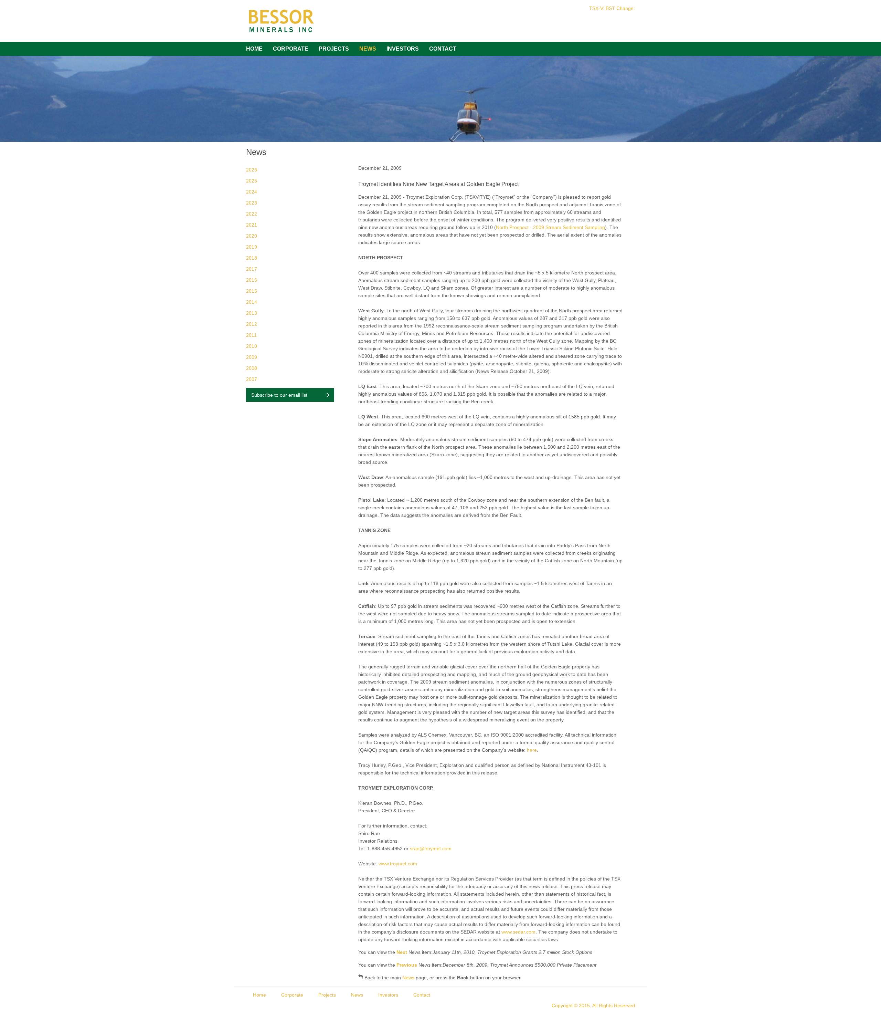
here (532, 750)
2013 (251, 313)
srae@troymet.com (431, 848)
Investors (402, 49)
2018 (251, 258)
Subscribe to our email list (279, 395)
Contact (442, 49)
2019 (251, 247)
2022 (251, 214)
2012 (251, 324)
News (367, 49)
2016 (251, 280)
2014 (251, 302)
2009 (251, 357)
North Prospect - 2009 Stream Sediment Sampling (550, 227)
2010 (251, 346)
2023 (251, 203)
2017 (251, 269)
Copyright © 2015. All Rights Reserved (593, 1005)
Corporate (290, 49)
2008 (251, 368)
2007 (251, 379)
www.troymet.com (398, 863)
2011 (251, 335)
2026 (251, 170)
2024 (251, 192)
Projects (334, 49)
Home (254, 49)
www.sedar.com (518, 932)
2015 (251, 291)
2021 (251, 225)
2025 (251, 181)
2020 (251, 236)
